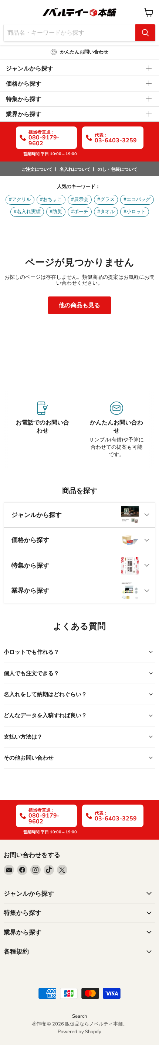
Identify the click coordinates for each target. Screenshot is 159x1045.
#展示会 (79, 199)
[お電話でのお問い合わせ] (42, 430)
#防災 (56, 211)
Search (79, 1016)
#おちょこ (51, 199)
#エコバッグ (137, 199)
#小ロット (135, 211)
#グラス (106, 199)
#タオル (106, 211)
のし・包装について (118, 169)
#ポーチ (79, 211)
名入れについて (75, 169)
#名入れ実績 (27, 211)
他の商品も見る (79, 305)
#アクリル (20, 199)
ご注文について (37, 169)
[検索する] (145, 32)
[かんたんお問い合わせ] (116, 430)
